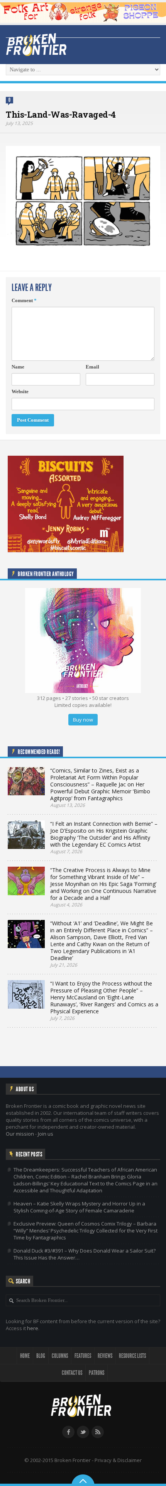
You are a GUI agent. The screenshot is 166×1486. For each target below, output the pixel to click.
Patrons (96, 1372)
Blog (40, 1355)
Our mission (20, 1133)
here (32, 1328)
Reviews (105, 1355)
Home (25, 1355)
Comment (24, 300)
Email (92, 367)
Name (18, 367)
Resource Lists (132, 1355)
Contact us (72, 1372)
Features (83, 1355)
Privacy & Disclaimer (118, 1460)
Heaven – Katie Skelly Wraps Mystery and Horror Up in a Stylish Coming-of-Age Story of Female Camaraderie (79, 1207)
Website (20, 391)
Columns (60, 1355)
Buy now (83, 719)
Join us (45, 1133)
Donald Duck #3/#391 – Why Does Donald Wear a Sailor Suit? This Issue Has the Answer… (85, 1254)
